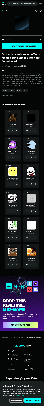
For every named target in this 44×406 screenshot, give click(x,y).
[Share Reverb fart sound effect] (31, 130)
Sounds (15, 337)
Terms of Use (28, 351)
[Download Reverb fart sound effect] (35, 130)
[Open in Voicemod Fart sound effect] (27, 211)
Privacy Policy (13, 351)
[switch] (3, 39)
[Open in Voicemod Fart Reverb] (27, 264)
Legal (10, 365)
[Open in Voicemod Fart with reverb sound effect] (8, 130)
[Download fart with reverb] (17, 184)
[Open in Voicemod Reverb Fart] (27, 157)
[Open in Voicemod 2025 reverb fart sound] (27, 184)
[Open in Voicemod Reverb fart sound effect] (27, 130)
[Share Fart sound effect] (31, 211)
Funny (21, 337)
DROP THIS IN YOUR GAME (24, 46)
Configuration (16, 400)
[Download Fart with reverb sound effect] (17, 130)
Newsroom (11, 369)
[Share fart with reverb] (13, 184)
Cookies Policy (20, 395)
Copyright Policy (13, 355)
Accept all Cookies (33, 400)
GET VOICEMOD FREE (20, 325)
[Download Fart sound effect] (35, 211)
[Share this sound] (36, 10)
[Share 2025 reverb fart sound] (31, 184)
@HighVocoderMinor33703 (15, 66)
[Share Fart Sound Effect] (13, 237)
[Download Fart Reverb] (35, 264)
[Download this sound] (40, 10)
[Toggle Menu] (40, 3)
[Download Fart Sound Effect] (17, 237)
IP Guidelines (27, 355)
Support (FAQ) (28, 369)
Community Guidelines (27, 360)
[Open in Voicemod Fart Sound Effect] (8, 237)
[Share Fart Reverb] (31, 264)
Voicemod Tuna (6, 337)
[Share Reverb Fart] (31, 157)
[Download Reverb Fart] (35, 157)
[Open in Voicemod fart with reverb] (8, 184)
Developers (27, 365)
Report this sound (7, 95)
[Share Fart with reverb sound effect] (13, 130)
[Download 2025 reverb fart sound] (35, 184)
